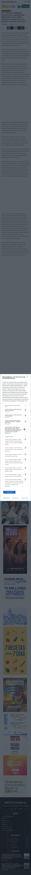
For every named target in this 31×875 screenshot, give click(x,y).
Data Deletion (6, 498)
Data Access (15, 498)
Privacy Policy (24, 498)
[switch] (25, 410)
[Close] (27, 377)
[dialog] (15, 437)
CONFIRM (9, 492)
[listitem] (15, 406)
